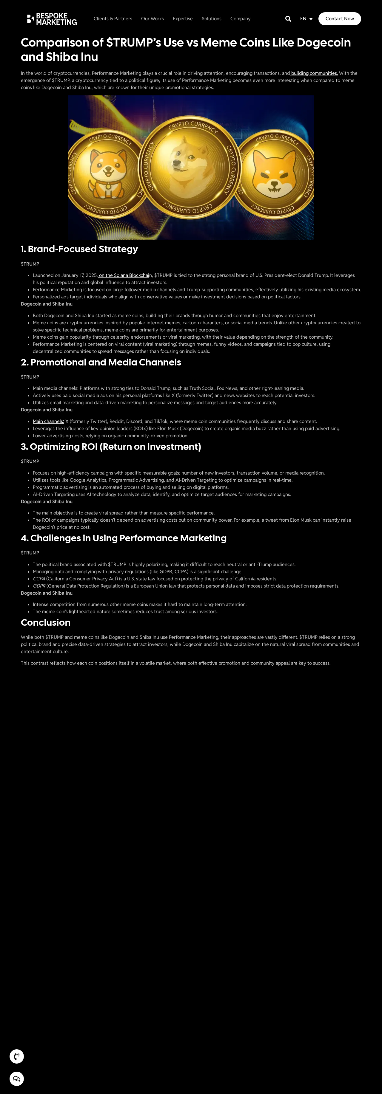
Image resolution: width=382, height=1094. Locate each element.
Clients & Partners (113, 19)
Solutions (211, 19)
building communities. (314, 73)
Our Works (152, 19)
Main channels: (48, 421)
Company (240, 19)
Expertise (183, 19)
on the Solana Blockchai (123, 275)
